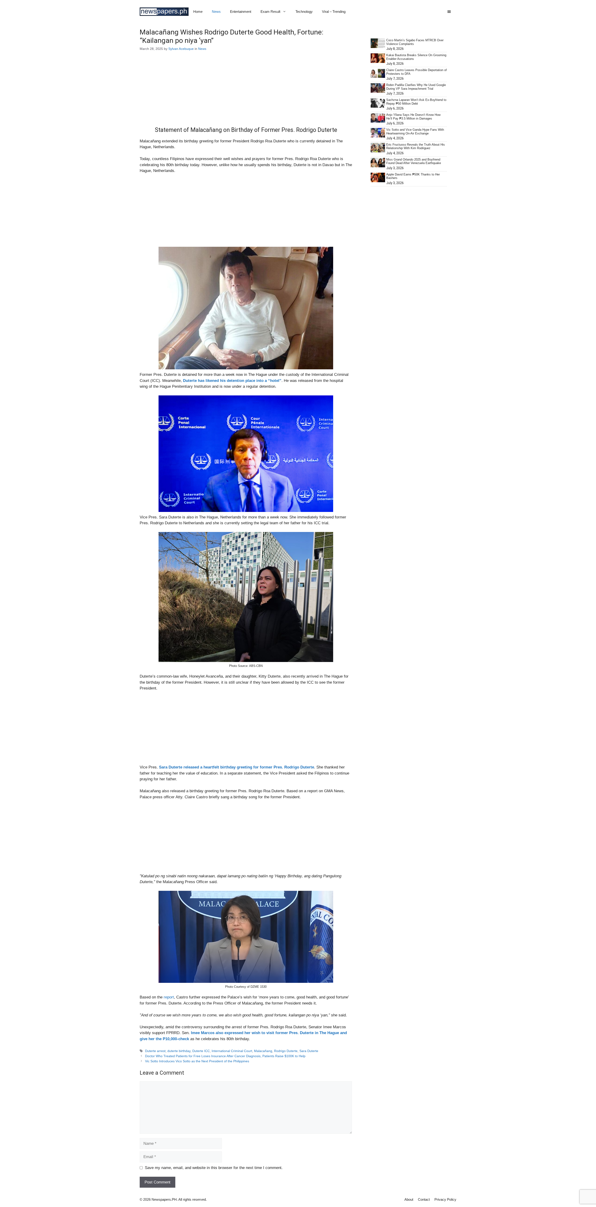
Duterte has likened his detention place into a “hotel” (232, 380)
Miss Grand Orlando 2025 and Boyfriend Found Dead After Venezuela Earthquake (413, 161)
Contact (424, 1199)
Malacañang (263, 1051)
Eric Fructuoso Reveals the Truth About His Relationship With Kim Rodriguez (415, 146)
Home (198, 12)
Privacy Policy (445, 1199)
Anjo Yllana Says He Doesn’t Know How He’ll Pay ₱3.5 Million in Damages (413, 116)
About (408, 1199)
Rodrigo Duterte (286, 1051)
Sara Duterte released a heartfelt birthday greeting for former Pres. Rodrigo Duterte (236, 767)
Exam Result (270, 12)
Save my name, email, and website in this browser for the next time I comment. (214, 1168)
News (216, 12)
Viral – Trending (333, 12)
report (169, 997)
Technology (304, 12)
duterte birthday (178, 1051)
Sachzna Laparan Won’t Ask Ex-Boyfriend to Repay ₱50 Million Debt (416, 101)
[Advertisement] (246, 92)
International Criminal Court (232, 1051)
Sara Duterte (308, 1051)
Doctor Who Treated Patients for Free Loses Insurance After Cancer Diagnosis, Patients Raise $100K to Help (225, 1056)
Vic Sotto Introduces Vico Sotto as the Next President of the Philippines (197, 1061)
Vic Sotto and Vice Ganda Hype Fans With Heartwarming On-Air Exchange (415, 131)
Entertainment (240, 12)
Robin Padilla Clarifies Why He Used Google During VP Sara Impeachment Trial (416, 86)
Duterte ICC (201, 1051)
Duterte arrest (155, 1051)
